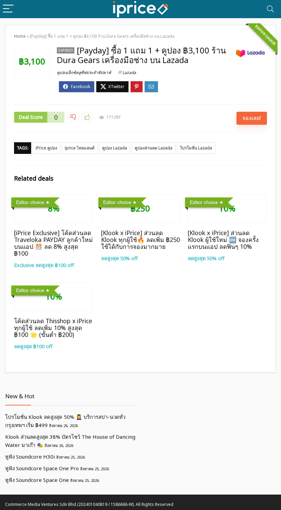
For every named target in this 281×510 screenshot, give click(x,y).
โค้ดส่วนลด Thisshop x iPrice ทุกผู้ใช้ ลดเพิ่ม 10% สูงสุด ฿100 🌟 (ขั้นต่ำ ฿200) (53, 328)
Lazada (129, 72)
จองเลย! (251, 118)
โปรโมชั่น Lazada (196, 148)
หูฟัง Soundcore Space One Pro (42, 468)
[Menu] (8, 9)
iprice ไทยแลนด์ (80, 148)
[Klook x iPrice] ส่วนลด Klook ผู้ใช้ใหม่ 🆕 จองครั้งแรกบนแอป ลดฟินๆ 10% (223, 240)
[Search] (270, 9)
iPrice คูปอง (46, 148)
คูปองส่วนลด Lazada (153, 148)
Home (20, 36)
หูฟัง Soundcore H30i (30, 456)
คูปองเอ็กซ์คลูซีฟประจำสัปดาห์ (84, 72)
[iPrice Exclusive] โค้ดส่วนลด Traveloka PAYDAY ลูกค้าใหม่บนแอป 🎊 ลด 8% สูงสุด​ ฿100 (53, 243)
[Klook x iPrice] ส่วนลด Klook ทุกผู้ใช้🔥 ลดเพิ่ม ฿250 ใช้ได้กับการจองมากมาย (140, 240)
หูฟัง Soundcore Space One (37, 479)
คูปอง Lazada (114, 148)
